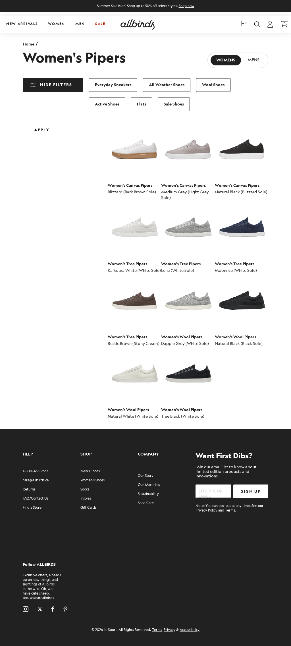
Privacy (169, 630)
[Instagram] (25, 609)
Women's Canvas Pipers (130, 185)
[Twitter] (40, 609)
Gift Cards (88, 508)
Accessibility (189, 630)
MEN (80, 24)
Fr (244, 24)
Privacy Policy (206, 510)
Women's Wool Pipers (181, 337)
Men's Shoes (90, 471)
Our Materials (149, 485)
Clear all (82, 125)
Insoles (85, 498)
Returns (29, 489)
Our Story (145, 476)
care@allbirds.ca (36, 480)
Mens (253, 60)
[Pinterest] (65, 609)
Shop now (186, 6)
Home (28, 44)
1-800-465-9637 (35, 471)
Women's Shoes (92, 480)
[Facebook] (52, 609)
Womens (225, 60)
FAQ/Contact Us (35, 498)
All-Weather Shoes (166, 85)
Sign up (251, 491)
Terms (230, 510)
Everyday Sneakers (113, 85)
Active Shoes (107, 104)
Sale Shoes (174, 104)
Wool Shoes (213, 85)
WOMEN (56, 24)
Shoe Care (146, 503)
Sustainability (148, 494)
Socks (84, 489)
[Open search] (257, 24)
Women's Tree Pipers (127, 264)
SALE (100, 24)
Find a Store (32, 508)
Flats (141, 104)
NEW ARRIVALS (22, 24)
